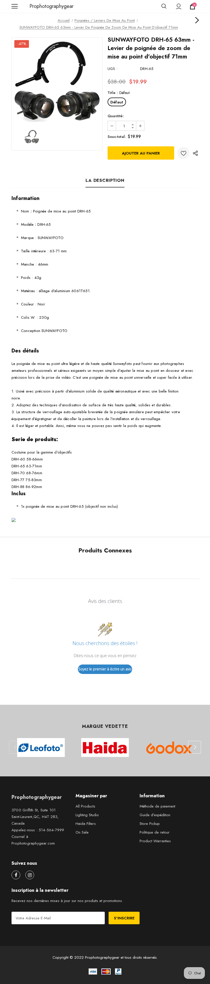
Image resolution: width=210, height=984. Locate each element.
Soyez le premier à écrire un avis (105, 669)
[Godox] (169, 747)
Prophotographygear (35, 6)
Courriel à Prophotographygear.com (33, 840)
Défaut (116, 102)
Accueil (64, 20)
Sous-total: (117, 136)
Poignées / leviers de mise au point (105, 20)
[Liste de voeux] (183, 153)
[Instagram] (29, 875)
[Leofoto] (41, 747)
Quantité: (116, 116)
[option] (57, 81)
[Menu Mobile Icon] (15, 6)
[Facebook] (16, 875)
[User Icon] (178, 6)
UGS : (113, 69)
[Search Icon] (163, 6)
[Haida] (105, 747)
